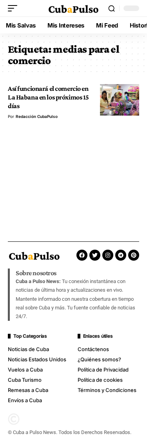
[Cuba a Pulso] (73, 8)
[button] (14, 8)
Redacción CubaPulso (37, 116)
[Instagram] (107, 255)
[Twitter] (94, 255)
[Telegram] (120, 255)
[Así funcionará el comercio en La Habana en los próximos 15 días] (119, 100)
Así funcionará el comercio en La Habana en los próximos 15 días (48, 97)
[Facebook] (81, 255)
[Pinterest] (133, 255)
